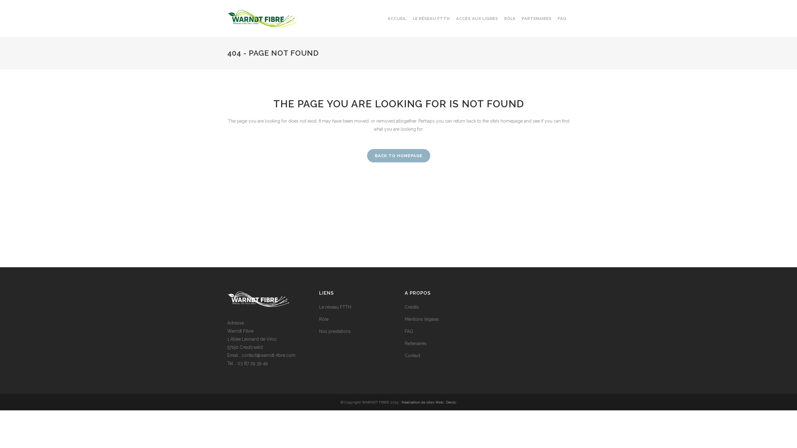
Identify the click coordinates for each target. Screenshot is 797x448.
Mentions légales (422, 319)
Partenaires (416, 343)
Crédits (412, 307)
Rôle (323, 319)
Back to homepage (398, 155)
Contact (412, 355)
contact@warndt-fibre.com (268, 355)
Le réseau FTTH (335, 307)
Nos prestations (335, 331)
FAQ (409, 331)
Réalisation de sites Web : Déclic (429, 402)
